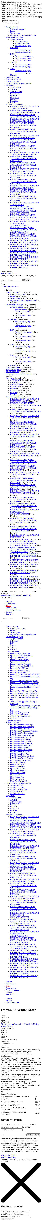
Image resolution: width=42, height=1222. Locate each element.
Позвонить (13, 286)
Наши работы (11, 608)
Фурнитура (10, 85)
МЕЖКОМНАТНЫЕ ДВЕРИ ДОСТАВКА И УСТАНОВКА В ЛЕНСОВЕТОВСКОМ (23, 211)
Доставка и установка (14, 104)
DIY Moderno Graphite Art (20, 748)
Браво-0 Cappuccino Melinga (21, 656)
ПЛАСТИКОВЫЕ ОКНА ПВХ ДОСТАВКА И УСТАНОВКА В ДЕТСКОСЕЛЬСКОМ (23, 236)
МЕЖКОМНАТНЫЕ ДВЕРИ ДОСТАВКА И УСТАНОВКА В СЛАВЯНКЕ (23, 142)
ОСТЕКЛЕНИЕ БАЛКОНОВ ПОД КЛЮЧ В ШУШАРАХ (24, 266)
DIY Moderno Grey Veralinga (21, 741)
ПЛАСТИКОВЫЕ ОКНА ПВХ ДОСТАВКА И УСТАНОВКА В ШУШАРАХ (23, 182)
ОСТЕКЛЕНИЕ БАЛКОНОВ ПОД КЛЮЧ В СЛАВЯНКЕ (24, 262)
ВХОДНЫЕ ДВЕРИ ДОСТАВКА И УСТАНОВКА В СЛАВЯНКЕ (24, 137)
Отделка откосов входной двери (23, 35)
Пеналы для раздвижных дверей (18, 83)
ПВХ (12, 54)
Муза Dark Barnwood (18, 781)
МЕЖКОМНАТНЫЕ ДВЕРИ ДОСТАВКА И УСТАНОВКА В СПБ (25, 112)
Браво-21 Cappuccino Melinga (21, 666)
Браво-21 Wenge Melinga (20, 670)
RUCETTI (14, 102)
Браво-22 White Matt (18, 672)
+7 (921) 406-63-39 (23, 595)
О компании (10, 604)
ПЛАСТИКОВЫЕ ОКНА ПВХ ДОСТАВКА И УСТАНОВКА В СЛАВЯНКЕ (23, 148)
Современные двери (23, 52)
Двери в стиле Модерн (24, 56)
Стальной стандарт (17, 29)
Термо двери (15, 33)
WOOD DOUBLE (17, 787)
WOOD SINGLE (16, 785)
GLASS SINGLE (17, 792)
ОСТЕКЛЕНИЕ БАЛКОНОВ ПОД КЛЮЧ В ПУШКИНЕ (24, 258)
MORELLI (14, 98)
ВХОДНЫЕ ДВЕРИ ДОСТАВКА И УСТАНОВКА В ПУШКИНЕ (24, 120)
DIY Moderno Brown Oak (20, 752)
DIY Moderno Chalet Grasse (21, 746)
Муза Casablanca (16, 775)
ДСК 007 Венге (16, 718)
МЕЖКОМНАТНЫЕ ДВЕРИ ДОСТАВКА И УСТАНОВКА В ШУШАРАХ (23, 175)
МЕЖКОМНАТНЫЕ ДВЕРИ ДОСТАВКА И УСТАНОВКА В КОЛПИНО (23, 192)
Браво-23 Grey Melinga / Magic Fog (24, 691)
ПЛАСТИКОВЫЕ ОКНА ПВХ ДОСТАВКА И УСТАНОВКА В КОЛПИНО (23, 198)
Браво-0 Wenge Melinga (19, 660)
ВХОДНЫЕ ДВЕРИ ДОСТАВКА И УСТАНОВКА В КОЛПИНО (24, 187)
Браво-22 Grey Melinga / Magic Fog (24, 681)
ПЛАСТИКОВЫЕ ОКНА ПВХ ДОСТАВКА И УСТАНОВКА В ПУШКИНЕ (23, 131)
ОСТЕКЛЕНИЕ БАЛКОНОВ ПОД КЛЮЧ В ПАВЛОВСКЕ (24, 254)
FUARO (13, 96)
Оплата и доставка (13, 610)
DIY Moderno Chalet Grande (21, 750)
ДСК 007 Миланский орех (20, 716)
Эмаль (12, 69)
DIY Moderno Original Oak (20, 737)
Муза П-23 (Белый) (17, 773)
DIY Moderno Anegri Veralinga (22, 735)
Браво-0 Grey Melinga (18, 658)
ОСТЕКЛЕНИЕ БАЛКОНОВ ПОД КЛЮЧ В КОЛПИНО (24, 245)
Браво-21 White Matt (18, 662)
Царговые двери (21, 41)
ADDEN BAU (16, 87)
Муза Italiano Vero (17, 779)
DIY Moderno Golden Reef (20, 739)
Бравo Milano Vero (17, 766)
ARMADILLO (16, 92)
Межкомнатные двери (14, 37)
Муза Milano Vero (17, 777)
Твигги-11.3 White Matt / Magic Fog (24, 695)
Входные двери (12, 27)
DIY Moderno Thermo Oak (20, 760)
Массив (13, 75)
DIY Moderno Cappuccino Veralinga (24, 731)
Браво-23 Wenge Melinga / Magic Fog (24, 693)
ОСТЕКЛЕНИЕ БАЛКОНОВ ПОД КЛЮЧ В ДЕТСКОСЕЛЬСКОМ (24, 241)
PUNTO (13, 100)
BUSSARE (14, 94)
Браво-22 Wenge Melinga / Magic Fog (24, 683)
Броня (12, 31)
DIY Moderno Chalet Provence (21, 733)
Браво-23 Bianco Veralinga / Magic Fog (25, 685)
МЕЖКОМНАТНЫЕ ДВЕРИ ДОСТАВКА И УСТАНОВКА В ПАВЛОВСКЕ (23, 159)
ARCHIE (13, 90)
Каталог (9, 601)
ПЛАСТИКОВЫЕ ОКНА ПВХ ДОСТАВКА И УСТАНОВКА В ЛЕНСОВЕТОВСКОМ (23, 217)
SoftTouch (14, 48)
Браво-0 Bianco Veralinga (20, 653)
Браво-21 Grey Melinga (19, 668)
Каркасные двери (22, 44)
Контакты (5, 286)
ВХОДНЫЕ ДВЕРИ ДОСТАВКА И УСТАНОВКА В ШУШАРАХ (24, 170)
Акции (8, 606)
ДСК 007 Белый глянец (19, 712)
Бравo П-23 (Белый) (18, 762)
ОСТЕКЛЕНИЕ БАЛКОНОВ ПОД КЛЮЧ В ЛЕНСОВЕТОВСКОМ (24, 250)
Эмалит (13, 62)
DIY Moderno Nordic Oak (20, 729)
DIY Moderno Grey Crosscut (21, 743)
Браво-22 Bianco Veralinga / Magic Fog (25, 674)
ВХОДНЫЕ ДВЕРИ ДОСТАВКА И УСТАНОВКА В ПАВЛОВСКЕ (24, 153)
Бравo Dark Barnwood (18, 771)
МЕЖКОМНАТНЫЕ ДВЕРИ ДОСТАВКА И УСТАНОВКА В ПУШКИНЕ (23, 125)
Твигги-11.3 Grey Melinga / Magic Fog (25, 706)
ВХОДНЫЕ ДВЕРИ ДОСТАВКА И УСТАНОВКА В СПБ (24, 107)
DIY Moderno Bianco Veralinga (22, 727)
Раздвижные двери (13, 79)
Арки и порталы (12, 81)
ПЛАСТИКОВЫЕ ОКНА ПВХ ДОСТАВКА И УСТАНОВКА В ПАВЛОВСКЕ (23, 165)
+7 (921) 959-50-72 (8, 273)
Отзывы (9, 612)
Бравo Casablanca (17, 764)
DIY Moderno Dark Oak (19, 754)
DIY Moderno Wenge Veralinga (22, 756)
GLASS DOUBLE (17, 794)
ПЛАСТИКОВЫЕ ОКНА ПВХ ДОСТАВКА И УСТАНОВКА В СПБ (25, 116)
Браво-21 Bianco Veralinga (20, 664)
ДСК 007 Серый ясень (19, 714)
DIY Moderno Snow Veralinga (21, 725)
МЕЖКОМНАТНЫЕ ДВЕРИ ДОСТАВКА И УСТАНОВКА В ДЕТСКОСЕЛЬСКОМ (23, 230)
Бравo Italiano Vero (17, 769)
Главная (9, 998)
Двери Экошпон (16, 39)
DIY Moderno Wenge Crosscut (21, 758)
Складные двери (12, 77)
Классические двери (23, 46)
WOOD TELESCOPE (18, 789)
